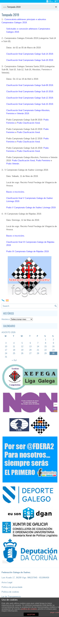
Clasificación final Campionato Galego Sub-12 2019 (29, 98)
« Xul (14, 360)
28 (38, 353)
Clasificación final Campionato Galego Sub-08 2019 (29, 85)
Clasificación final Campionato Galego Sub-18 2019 (29, 60)
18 (14, 350)
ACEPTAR (31, 614)
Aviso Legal (7, 582)
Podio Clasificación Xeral (28, 123)
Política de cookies (10, 592)
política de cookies (29, 609)
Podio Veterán (12, 163)
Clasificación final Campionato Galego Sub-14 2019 (29, 54)
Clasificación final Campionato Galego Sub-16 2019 (29, 104)
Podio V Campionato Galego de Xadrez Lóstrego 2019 (31, 207)
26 (22, 353)
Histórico (6, 319)
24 (6, 353)
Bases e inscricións (15, 192)
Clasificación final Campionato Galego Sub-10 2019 (29, 91)
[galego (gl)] (3, 300)
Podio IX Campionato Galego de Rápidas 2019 (27, 251)
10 (6, 346)
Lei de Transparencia (11, 596)
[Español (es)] (7, 300)
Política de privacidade (12, 587)
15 (45, 346)
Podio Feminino (43, 160)
